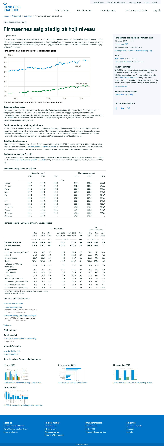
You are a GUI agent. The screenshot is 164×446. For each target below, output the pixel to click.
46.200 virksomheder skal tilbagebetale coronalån (22, 405)
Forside (6, 16)
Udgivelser (28, 16)
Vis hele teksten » (122, 87)
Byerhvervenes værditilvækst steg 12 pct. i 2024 (22, 383)
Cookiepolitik (90, 429)
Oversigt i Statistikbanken (13, 303)
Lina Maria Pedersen (123, 62)
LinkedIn (130, 432)
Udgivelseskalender (52, 432)
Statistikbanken (99, 2)
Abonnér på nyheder (134, 426)
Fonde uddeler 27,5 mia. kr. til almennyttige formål (132, 383)
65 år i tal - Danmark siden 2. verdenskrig (19, 339)
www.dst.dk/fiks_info (128, 78)
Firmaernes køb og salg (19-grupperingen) (20, 318)
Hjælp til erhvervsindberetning (15, 429)
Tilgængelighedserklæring (95, 432)
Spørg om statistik (135, 2)
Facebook (130, 429)
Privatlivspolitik (91, 426)
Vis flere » (7, 325)
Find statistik (62, 10)
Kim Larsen (119, 59)
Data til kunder (84, 10)
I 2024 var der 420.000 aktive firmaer (72, 383)
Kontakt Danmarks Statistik (116, 2)
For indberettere (108, 10)
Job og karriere (50, 429)
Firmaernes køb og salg (124, 95)
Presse (146, 2)
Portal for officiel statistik (54, 435)
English (154, 2)
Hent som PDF (122, 44)
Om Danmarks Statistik (136, 10)
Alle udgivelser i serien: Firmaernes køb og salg (133, 51)
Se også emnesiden (10, 354)
